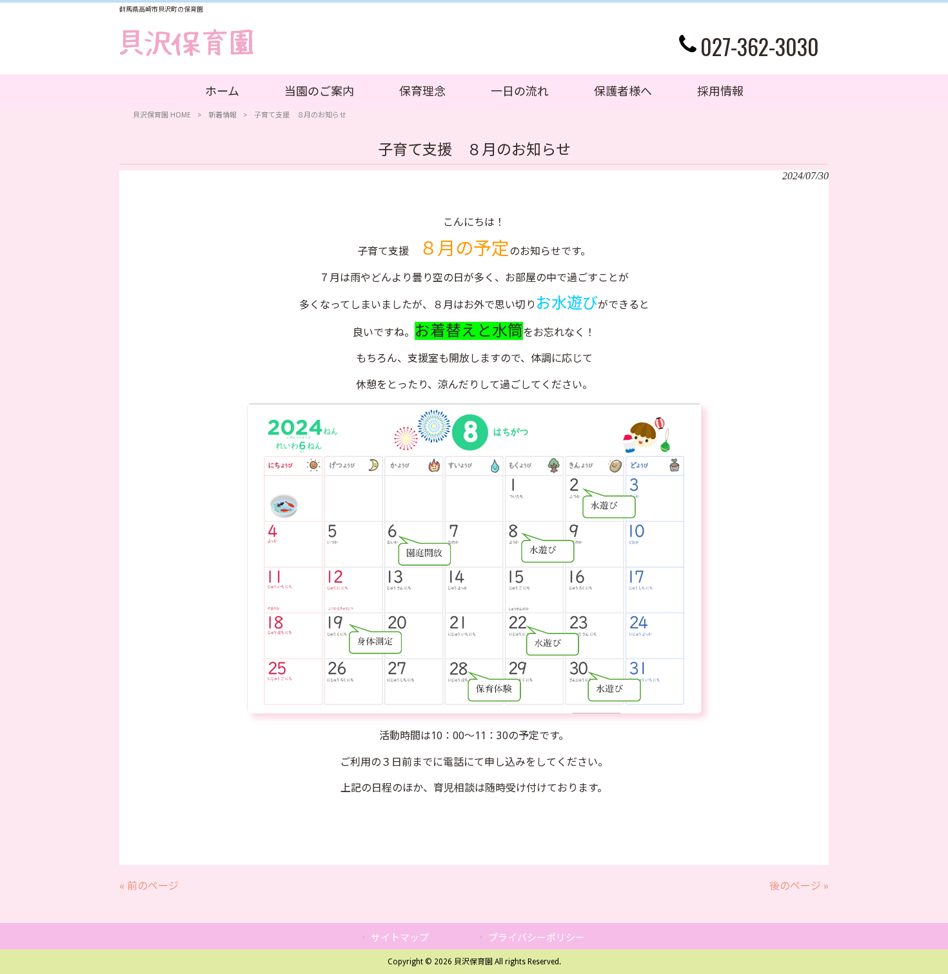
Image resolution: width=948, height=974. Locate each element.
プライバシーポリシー (536, 938)
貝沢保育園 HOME (162, 115)
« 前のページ (149, 886)
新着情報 (222, 115)
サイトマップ (400, 938)
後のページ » (799, 886)
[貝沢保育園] (186, 53)
